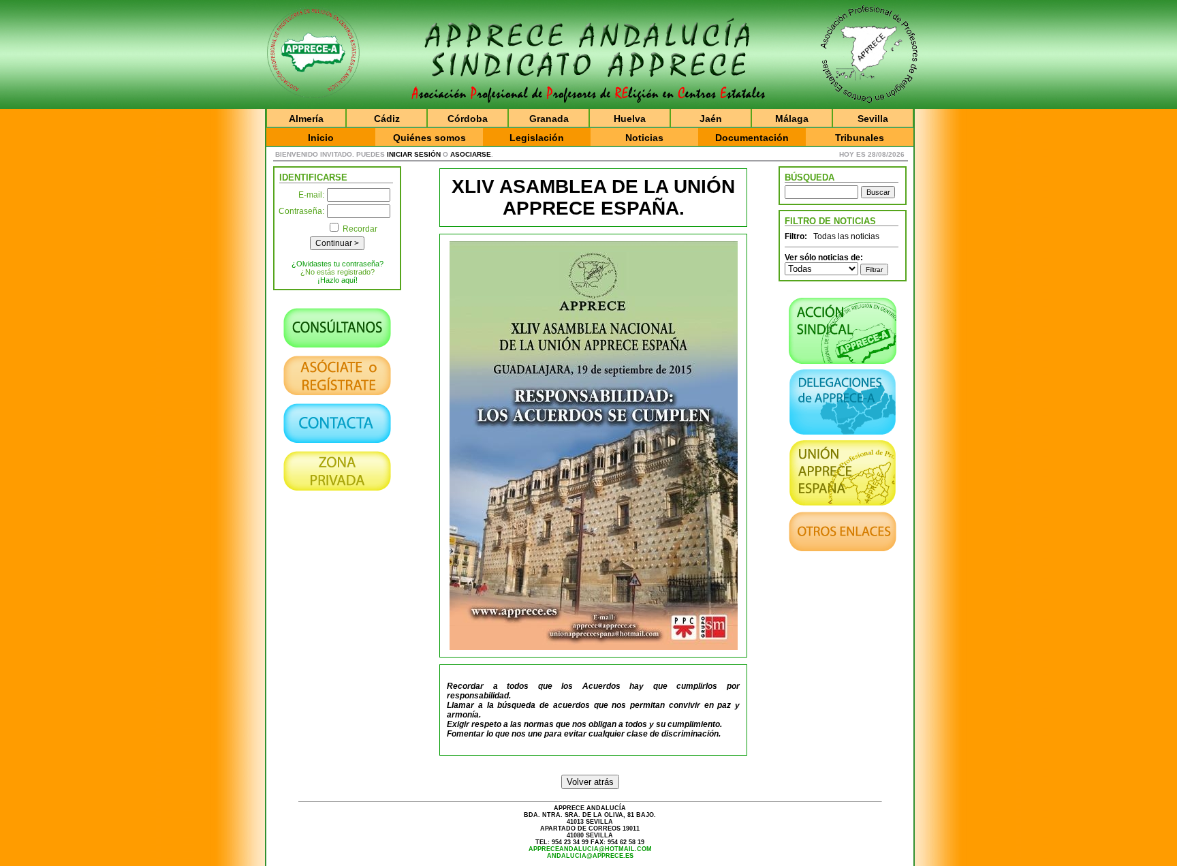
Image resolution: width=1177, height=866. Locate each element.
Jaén (711, 118)
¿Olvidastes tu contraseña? (337, 264)
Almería (306, 118)
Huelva (630, 118)
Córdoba (468, 118)
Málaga (792, 118)
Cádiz (387, 118)
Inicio (321, 137)
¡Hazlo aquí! (337, 280)
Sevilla (873, 118)
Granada (549, 118)
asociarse (470, 154)
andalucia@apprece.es (590, 855)
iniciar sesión (414, 154)
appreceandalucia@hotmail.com (590, 849)
